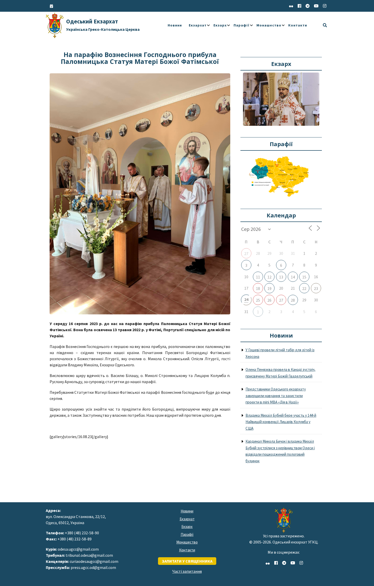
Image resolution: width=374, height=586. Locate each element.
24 (246, 299)
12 (269, 277)
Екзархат (198, 25)
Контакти (297, 25)
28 (293, 300)
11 (258, 277)
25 (258, 300)
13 (281, 277)
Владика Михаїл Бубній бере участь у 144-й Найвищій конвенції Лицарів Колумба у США (281, 422)
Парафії (242, 25)
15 (304, 277)
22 (304, 288)
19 (269, 288)
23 (316, 288)
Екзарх (220, 25)
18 (258, 288)
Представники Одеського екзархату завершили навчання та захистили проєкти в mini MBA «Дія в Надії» (276, 395)
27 (246, 253)
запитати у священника (187, 561)
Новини (175, 25)
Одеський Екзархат (103, 25)
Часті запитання (187, 571)
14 (293, 277)
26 (269, 300)
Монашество (268, 25)
